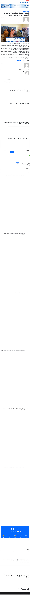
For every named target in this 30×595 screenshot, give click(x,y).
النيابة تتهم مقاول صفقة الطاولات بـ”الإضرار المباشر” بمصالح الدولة (23, 164)
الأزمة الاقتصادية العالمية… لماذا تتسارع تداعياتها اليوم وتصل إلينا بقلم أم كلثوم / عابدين (14, 467)
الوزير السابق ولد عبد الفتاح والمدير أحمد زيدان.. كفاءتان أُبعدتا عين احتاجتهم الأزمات (15, 175)
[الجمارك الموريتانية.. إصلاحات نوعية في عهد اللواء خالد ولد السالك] (27, 320)
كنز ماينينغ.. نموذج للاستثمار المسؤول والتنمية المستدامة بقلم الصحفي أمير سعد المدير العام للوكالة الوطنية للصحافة (13, 351)
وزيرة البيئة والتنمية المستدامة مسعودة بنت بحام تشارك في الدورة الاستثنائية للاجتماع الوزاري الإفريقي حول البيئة (23, 575)
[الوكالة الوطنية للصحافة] (24, 2)
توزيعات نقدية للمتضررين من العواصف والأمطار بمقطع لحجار (22, 588)
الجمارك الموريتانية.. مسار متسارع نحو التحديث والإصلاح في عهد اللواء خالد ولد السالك (14, 233)
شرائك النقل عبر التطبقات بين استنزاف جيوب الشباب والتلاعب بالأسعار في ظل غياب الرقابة (14, 408)
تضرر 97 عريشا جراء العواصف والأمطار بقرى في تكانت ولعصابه (8, 574)
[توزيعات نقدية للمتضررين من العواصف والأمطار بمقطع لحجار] (22, 583)
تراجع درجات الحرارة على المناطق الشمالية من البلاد (8, 560)
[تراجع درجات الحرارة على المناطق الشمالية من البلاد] (7, 555)
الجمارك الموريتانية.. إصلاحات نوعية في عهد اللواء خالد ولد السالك (17, 291)
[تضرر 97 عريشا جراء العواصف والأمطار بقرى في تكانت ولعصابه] (7, 569)
